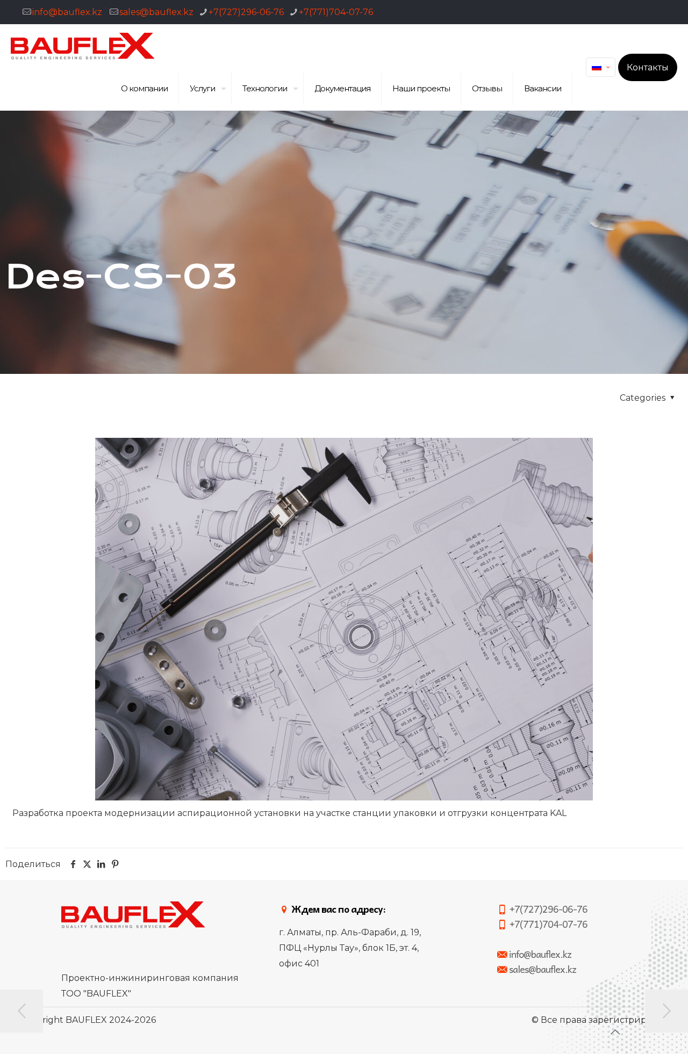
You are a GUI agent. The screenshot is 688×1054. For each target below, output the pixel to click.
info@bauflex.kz (67, 12)
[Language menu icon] (600, 67)
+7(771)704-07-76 (336, 12)
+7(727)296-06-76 (246, 12)
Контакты (648, 67)
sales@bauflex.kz (156, 12)
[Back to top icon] (615, 1032)
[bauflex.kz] (82, 45)
